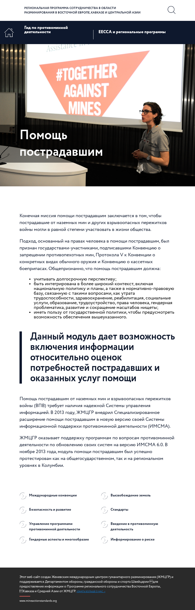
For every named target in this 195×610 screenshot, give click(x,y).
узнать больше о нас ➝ (91, 591)
